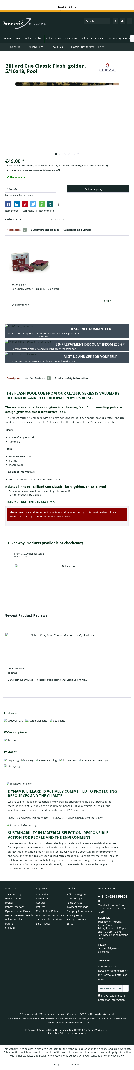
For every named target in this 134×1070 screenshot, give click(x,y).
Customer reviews (67, 11)
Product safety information (71, 378)
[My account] (122, 21)
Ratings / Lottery (76, 919)
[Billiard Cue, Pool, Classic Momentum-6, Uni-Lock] (60, 647)
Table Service (74, 902)
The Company (13, 894)
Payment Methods (77, 907)
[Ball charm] (67, 578)
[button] (8, 204)
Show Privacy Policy (112, 1055)
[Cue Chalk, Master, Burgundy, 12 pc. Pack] (61, 262)
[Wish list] (115, 21)
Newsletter (42, 898)
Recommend (46, 210)
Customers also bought (45, 229)
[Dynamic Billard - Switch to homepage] (24, 25)
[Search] (107, 21)
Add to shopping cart (96, 189)
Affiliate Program (77, 894)
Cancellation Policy (47, 911)
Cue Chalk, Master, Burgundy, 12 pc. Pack (35, 288)
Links (70, 923)
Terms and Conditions (49, 919)
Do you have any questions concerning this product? (39, 491)
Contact (40, 902)
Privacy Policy (75, 915)
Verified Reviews (37, 378)
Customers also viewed (77, 229)
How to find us (13, 898)
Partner (9, 923)
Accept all (58, 1064)
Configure (75, 1064)
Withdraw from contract (50, 915)
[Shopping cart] (129, 21)
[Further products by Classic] (107, 69)
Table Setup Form (77, 898)
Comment (28, 210)
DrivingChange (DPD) (65, 806)
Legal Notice (43, 923)
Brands (9, 902)
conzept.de (81, 1033)
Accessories (16, 229)
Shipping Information (79, 911)
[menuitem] (97, 21)
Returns (40, 907)
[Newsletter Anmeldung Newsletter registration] (125, 988)
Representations (14, 907)
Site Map (10, 927)
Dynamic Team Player (17, 911)
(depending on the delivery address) (88, 165)
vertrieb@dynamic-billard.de (109, 950)
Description (13, 378)
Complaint (42, 894)
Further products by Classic (24, 494)
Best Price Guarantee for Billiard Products (19, 917)
